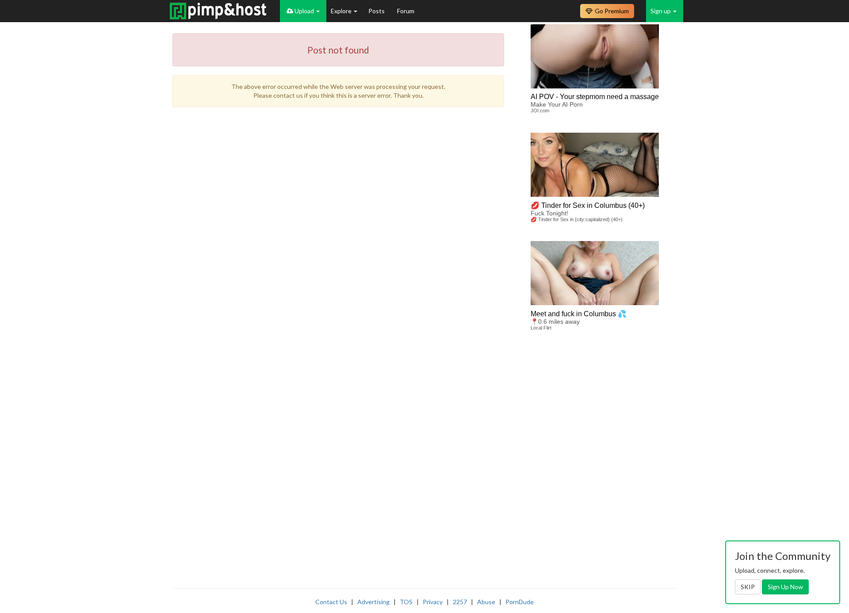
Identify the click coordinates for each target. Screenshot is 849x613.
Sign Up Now (785, 586)
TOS (406, 601)
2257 (460, 601)
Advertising (373, 601)
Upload (304, 11)
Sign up (661, 11)
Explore (342, 11)
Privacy (433, 601)
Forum (405, 11)
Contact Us (331, 601)
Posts (377, 11)
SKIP (748, 586)
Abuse (486, 601)
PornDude (519, 601)
